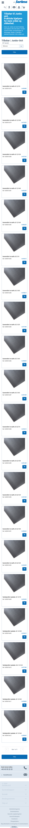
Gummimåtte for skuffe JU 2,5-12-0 (12, 495)
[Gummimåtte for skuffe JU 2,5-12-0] (14, 482)
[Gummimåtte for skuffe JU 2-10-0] (14, 278)
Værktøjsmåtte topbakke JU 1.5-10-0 (12, 631)
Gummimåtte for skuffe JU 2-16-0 (11, 392)
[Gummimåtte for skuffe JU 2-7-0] (14, 244)
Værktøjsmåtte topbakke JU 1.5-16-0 (12, 733)
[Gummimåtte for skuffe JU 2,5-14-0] (14, 516)
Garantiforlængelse (14, 816)
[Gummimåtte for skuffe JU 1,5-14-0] (14, 176)
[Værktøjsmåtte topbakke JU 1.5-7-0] (14, 584)
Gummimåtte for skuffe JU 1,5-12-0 (12, 154)
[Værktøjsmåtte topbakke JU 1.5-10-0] (14, 618)
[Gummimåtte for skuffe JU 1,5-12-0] (14, 142)
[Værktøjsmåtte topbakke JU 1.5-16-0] (14, 720)
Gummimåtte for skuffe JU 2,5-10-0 (12, 461)
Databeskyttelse (14, 811)
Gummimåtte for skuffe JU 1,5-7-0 (11, 86)
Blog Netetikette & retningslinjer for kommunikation (14, 824)
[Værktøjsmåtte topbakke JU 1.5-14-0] (14, 686)
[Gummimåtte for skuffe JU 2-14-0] (14, 346)
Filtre (14, 52)
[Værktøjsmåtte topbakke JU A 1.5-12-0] (14, 652)
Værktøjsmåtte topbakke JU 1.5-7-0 (12, 597)
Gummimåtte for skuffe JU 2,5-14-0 (12, 529)
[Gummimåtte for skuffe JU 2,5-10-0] (14, 448)
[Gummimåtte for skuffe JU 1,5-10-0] (14, 107)
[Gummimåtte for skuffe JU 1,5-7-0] (14, 73)
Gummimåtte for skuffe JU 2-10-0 (11, 290)
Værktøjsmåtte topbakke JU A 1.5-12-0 (13, 665)
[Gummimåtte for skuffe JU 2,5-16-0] (14, 550)
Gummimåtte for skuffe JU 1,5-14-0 (12, 188)
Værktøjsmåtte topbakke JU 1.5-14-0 (12, 699)
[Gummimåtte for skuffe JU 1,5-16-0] (14, 210)
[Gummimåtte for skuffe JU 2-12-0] (14, 312)
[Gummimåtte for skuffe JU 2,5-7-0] (14, 414)
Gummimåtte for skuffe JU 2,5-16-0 (12, 563)
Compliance (14, 819)
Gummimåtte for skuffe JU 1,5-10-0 (12, 120)
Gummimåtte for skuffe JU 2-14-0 (11, 358)
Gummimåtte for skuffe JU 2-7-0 (11, 256)
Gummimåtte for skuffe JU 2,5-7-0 (11, 427)
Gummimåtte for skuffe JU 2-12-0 (11, 324)
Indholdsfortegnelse (14, 809)
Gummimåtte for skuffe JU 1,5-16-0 (12, 222)
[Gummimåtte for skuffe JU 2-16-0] (14, 380)
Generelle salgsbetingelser (15, 814)
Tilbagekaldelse (14, 821)
